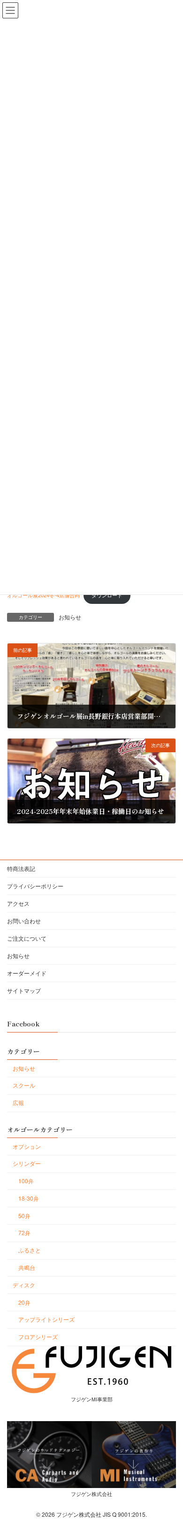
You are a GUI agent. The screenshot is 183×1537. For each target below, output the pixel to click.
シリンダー (27, 1163)
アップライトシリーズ (46, 1319)
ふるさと (29, 1250)
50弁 (24, 1216)
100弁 (26, 1181)
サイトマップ (24, 990)
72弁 (24, 1233)
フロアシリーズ (38, 1337)
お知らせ (70, 617)
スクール (24, 1085)
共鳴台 (26, 1267)
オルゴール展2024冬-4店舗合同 (43, 595)
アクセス (18, 903)
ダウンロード (107, 595)
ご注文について (26, 938)
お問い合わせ (24, 921)
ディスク (24, 1285)
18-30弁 (28, 1198)
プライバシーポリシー (35, 886)
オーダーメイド (26, 973)
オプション (27, 1146)
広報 (18, 1102)
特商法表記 (21, 868)
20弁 (24, 1302)
